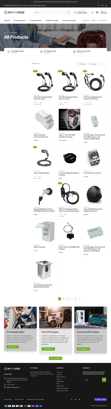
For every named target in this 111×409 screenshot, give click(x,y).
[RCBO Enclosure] (44, 239)
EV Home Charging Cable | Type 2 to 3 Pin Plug (93, 98)
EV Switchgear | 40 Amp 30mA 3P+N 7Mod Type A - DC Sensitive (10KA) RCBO (94, 249)
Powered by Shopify (103, 405)
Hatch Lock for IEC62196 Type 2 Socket (69, 248)
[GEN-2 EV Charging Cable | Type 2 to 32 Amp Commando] (69, 201)
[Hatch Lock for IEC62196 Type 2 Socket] (69, 239)
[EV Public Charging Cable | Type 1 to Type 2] (69, 89)
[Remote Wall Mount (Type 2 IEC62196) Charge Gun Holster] (44, 201)
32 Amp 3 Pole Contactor (92, 173)
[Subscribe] (104, 380)
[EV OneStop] (12, 370)
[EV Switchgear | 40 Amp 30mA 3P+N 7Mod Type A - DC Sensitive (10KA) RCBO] (94, 239)
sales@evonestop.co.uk (13, 387)
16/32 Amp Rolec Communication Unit (41, 136)
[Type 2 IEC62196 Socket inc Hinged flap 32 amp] (94, 201)
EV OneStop (96, 405)
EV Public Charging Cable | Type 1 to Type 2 (68, 98)
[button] (103, 12)
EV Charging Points (50, 51)
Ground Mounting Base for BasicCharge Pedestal (43, 286)
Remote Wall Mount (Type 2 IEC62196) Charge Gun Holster (44, 210)
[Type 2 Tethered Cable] (44, 165)
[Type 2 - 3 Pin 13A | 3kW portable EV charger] (69, 127)
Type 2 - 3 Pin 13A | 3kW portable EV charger (67, 136)
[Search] (68, 12)
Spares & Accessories (84, 51)
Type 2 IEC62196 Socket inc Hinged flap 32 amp (93, 210)
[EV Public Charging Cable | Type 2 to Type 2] (44, 89)
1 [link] (59, 299)
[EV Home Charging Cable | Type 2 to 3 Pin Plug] (94, 89)
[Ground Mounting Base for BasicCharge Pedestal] (44, 277)
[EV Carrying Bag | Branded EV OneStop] (69, 165)
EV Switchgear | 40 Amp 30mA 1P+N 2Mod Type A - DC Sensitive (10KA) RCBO (94, 137)
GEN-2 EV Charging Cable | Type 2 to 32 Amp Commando (69, 210)
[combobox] (52, 12)
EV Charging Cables (17, 51)
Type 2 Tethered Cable (41, 173)
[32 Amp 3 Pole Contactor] (94, 165)
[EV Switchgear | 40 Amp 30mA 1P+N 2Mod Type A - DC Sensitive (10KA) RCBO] (94, 127)
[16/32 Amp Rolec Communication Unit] (44, 127)
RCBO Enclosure (39, 247)
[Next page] (79, 298)
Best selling (93, 64)
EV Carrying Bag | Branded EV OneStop (69, 174)
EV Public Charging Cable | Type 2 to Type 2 (43, 98)
